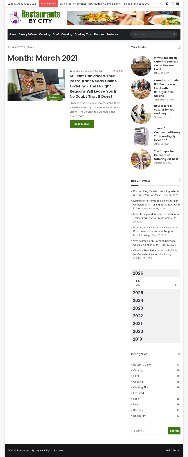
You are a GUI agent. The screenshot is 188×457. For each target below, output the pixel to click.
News (136, 404)
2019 (137, 339)
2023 (138, 308)
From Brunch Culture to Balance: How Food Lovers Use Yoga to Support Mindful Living (155, 231)
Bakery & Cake (28, 34)
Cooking (66, 34)
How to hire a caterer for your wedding (165, 109)
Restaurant (113, 34)
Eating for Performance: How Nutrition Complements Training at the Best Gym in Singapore (112, 3)
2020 (138, 331)
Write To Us (173, 450)
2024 (138, 300)
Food (136, 398)
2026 (138, 273)
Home (12, 34)
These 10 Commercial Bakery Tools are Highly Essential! (167, 134)
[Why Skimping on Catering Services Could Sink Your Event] (141, 66)
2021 (22, 47)
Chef (56, 34)
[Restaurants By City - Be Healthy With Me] (35, 17)
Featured (138, 393)
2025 (138, 293)
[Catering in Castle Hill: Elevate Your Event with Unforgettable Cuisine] (141, 89)
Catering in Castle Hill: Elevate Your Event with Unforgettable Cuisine (166, 88)
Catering (44, 34)
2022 (138, 316)
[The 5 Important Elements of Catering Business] (141, 159)
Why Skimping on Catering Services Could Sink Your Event (166, 63)
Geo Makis (78, 70)
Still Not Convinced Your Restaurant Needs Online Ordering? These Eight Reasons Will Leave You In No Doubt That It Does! (94, 86)
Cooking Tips (83, 34)
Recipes (99, 34)
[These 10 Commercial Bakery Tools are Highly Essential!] (141, 137)
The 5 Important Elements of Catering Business (166, 155)
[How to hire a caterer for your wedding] (141, 114)
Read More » (82, 123)
